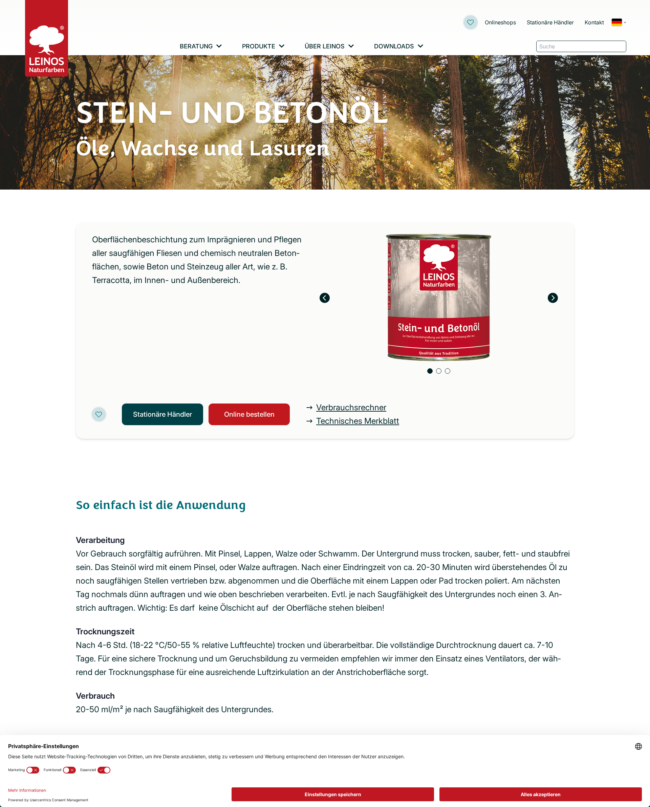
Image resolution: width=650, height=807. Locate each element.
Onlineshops (500, 22)
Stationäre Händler (550, 22)
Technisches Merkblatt (357, 421)
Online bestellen (249, 414)
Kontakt (594, 22)
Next (553, 298)
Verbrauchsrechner (351, 407)
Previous (325, 298)
